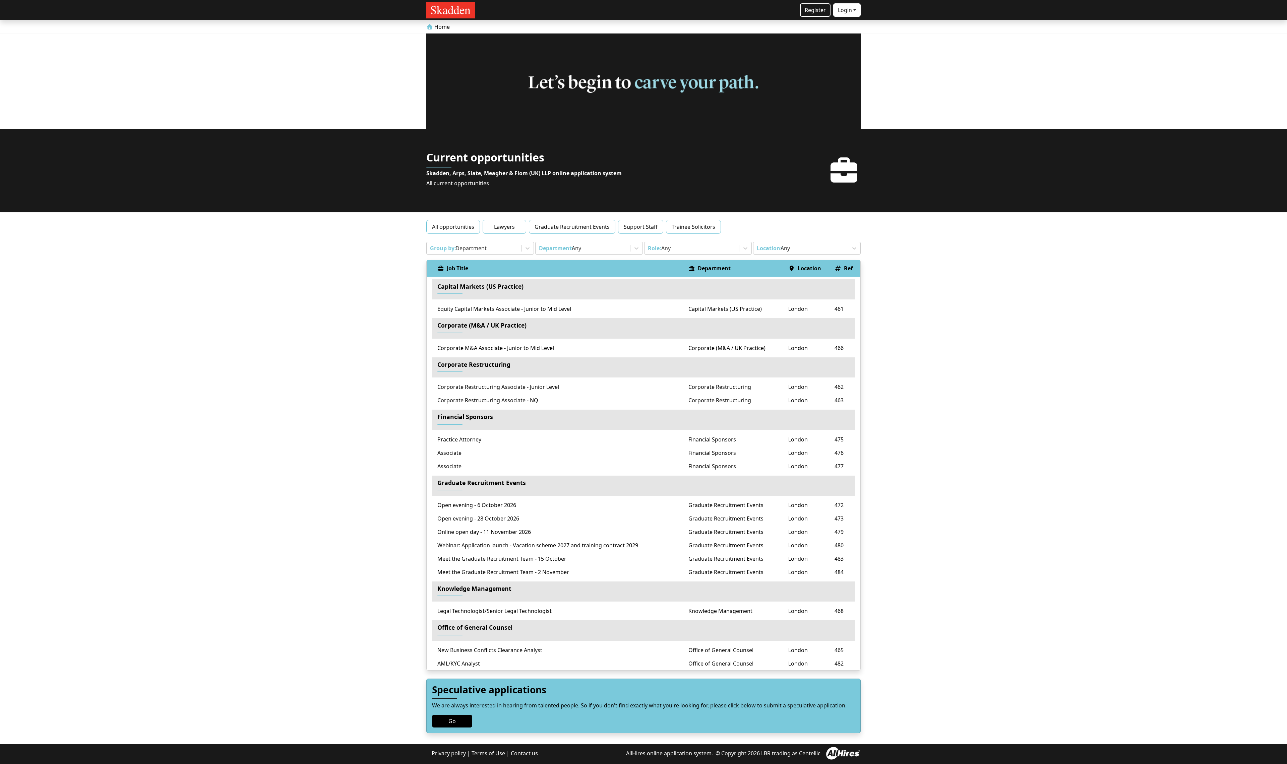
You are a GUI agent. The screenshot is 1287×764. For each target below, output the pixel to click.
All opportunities (453, 226)
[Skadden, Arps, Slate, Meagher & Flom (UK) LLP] (450, 10)
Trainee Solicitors (693, 226)
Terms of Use (488, 753)
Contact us (524, 753)
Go (452, 721)
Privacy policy (449, 753)
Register (815, 10)
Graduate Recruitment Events (572, 226)
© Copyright (731, 753)
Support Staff (641, 226)
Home (441, 26)
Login (845, 10)
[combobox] (430, 248)
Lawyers (504, 226)
